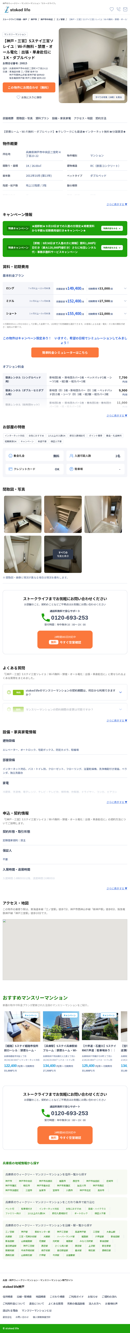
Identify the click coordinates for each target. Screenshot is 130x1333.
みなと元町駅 (86, 1241)
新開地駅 (9, 1250)
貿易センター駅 (42, 1231)
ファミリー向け (13, 1213)
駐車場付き (26, 1208)
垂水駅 (78, 1250)
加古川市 (81, 1185)
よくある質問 (55, 1303)
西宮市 (76, 1181)
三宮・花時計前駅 (28, 1236)
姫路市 (62, 1181)
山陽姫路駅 (26, 1241)
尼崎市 (109, 1181)
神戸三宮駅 (62, 1231)
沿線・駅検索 (24, 1296)
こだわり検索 (57, 1296)
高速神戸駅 (80, 1231)
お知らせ (93, 1296)
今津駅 (56, 1255)
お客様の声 (111, 1303)
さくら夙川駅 (61, 1245)
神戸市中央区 (47, 19)
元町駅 (56, 1241)
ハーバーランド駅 (66, 1236)
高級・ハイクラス (97, 1208)
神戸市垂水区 (43, 1185)
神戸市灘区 (10, 1185)
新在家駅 (106, 1245)
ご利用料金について (14, 1303)
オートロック (81, 1213)
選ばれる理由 (10, 1310)
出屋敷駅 (70, 1255)
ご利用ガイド (76, 1296)
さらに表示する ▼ (116, 204)
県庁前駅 (45, 1250)
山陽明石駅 (26, 1255)
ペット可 (9, 1208)
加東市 (42, 1190)
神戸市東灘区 (63, 1185)
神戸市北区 (85, 1190)
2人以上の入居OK (36, 1213)
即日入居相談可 (60, 1213)
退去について (36, 1303)
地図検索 (41, 1296)
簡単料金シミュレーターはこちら (65, 352)
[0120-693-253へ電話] (118, 9)
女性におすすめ (73, 1208)
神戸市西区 (98, 1185)
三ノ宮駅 (61, 19)
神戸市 (34, 19)
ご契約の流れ (109, 1296)
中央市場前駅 (27, 1250)
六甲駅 (42, 1255)
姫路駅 (85, 1236)
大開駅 (47, 1236)
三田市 (29, 1190)
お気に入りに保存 (31, 97)
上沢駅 (92, 1245)
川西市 (69, 1190)
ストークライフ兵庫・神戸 (15, 19)
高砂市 (101, 1190)
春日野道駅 (10, 1245)
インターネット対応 (49, 1208)
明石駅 (92, 1250)
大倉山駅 (110, 1231)
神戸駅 (24, 1231)
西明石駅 (106, 1250)
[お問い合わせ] (125, 9)
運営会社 (7, 1317)
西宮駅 (44, 1245)
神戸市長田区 (93, 1181)
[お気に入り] (112, 9)
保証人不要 (100, 1213)
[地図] (65, 949)
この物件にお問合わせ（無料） (29, 87)
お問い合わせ (22, 1317)
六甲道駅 (99, 1236)
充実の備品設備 (76, 1303)
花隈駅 (42, 1241)
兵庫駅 (8, 1236)
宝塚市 (56, 1190)
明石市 (26, 1185)
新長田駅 (115, 1236)
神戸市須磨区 (12, 1190)
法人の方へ (95, 1303)
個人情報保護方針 (41, 1317)
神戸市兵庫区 (45, 1181)
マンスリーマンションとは (36, 1310)
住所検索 (8, 1296)
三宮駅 (96, 1231)
